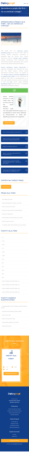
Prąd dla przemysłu (7, 214)
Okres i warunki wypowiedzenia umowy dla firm (12, 154)
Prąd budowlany (6, 326)
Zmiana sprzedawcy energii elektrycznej (13, 67)
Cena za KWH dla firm (8, 221)
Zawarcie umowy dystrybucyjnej (14, 410)
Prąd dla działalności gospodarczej (12, 210)
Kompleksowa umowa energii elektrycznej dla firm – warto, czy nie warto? (12, 162)
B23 (3, 273)
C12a (3, 241)
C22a (3, 251)
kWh (11, 81)
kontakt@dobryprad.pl (16, 444)
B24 (3, 277)
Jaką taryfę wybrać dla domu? (10, 322)
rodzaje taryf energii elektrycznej (12, 311)
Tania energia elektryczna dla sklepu (12, 217)
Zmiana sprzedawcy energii (14, 409)
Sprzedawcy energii (14, 425)
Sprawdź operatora (14, 414)
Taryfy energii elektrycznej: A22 (11, 284)
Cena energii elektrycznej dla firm (12, 132)
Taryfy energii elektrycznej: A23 (11, 288)
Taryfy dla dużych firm (8, 206)
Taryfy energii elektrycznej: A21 (10, 281)
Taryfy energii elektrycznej (14, 412)
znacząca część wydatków (20, 58)
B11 (3, 262)
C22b (3, 255)
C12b (3, 244)
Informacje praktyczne (14, 427)
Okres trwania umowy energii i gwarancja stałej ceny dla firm (11, 139)
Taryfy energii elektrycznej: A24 (11, 292)
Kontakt (14, 434)
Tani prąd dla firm (7, 199)
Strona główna (14, 421)
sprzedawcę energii (6, 83)
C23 (3, 259)
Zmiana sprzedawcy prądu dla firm (11, 203)
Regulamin (14, 436)
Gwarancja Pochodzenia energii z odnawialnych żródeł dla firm (12, 170)
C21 (3, 248)
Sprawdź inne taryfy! (11, 373)
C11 (3, 237)
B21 (3, 266)
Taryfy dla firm (6, 315)
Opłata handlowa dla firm (10, 146)
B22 (3, 270)
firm (9, 56)
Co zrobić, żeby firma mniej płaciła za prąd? (14, 224)
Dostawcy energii (14, 423)
